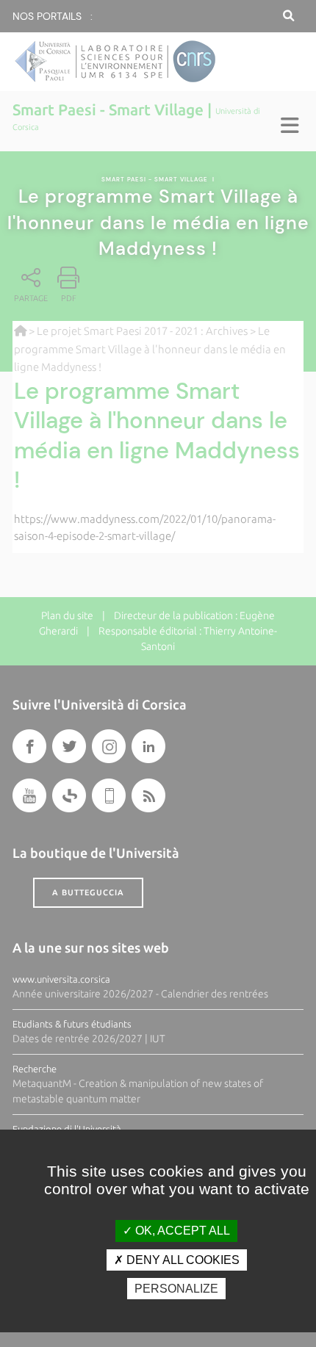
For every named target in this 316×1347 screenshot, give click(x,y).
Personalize (176, 1288)
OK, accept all (181, 1230)
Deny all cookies (181, 1260)
